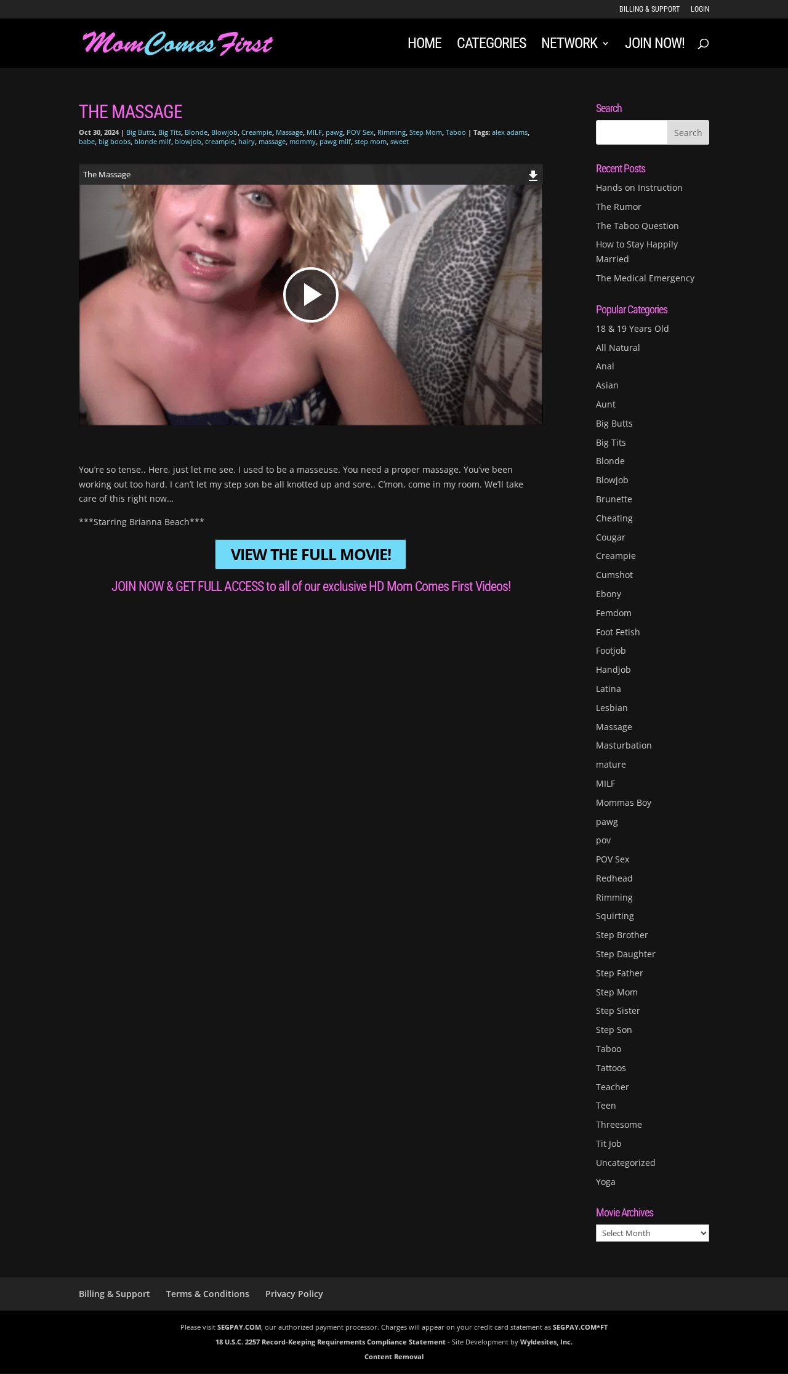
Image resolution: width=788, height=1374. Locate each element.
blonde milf (152, 141)
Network (569, 45)
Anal (605, 366)
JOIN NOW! (655, 45)
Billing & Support (649, 10)
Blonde (196, 132)
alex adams (510, 132)
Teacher (612, 1087)
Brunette (614, 499)
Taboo (456, 132)
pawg (334, 132)
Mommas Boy (623, 802)
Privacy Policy (294, 1294)
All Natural (618, 347)
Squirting (615, 916)
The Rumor (618, 206)
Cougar (610, 537)
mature (611, 764)
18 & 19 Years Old (632, 328)
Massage (289, 132)
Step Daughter (626, 954)
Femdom (614, 613)
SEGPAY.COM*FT (580, 1327)
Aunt (606, 404)
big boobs (114, 141)
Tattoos (611, 1068)
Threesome (619, 1124)
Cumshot (614, 575)
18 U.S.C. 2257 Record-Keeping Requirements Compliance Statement (330, 1341)
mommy (302, 141)
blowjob (188, 141)
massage (272, 141)
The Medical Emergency (645, 278)
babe (87, 141)
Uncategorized (626, 1162)
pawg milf (335, 141)
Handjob (613, 669)
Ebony (608, 594)
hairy (246, 141)
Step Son (614, 1029)
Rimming (391, 132)
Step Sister (618, 1010)
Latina (608, 688)
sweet (399, 141)
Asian (607, 385)
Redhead (614, 878)
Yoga (606, 1181)
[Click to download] (533, 174)
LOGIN (700, 10)
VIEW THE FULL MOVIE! (311, 554)
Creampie (256, 132)
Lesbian (612, 707)
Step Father (619, 973)
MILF (314, 132)
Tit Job (609, 1143)
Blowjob (224, 132)
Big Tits (169, 132)
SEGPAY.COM (239, 1327)
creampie (220, 141)
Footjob (611, 650)
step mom (371, 141)
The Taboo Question (637, 225)
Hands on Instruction (639, 187)
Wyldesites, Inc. (546, 1341)
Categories (491, 45)
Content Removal (394, 1356)
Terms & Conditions (207, 1294)
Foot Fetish (618, 632)
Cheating (614, 518)
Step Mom (425, 132)
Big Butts (140, 132)
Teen (606, 1105)
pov (603, 840)
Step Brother (622, 935)
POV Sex (360, 132)
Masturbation (624, 745)
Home (424, 45)
